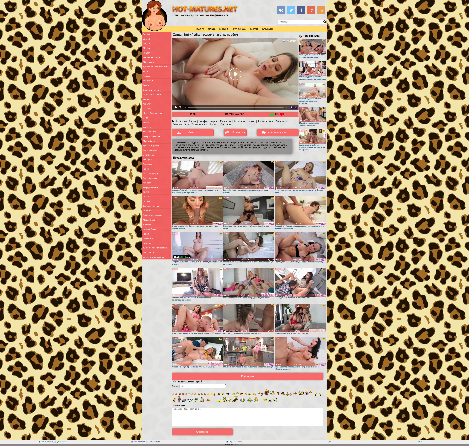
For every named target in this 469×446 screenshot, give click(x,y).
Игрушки (147, 127)
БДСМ (146, 192)
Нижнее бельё (149, 229)
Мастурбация (149, 141)
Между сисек (149, 220)
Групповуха (148, 109)
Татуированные (150, 188)
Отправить (202, 431)
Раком (146, 234)
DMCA (419, 442)
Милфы (146, 48)
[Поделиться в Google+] (311, 10)
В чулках (147, 225)
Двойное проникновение (155, 248)
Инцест (146, 53)
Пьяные (146, 201)
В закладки (267, 29)
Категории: (181, 121)
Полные (146, 76)
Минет (146, 123)
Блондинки (148, 160)
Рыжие (146, 169)
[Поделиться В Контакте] (281, 10)
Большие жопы (150, 178)
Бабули (146, 44)
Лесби (146, 85)
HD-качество (149, 253)
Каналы (254, 29)
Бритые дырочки (151, 146)
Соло (145, 118)
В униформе (148, 155)
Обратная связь (235, 442)
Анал (145, 71)
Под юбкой (148, 239)
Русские (146, 34)
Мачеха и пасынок (151, 58)
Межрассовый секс (152, 136)
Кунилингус (148, 243)
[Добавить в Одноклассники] (321, 10)
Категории (224, 29)
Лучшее (211, 29)
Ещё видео (247, 376)
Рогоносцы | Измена (152, 215)
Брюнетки (147, 164)
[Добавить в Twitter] (291, 10)
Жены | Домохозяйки (153, 113)
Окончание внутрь (152, 90)
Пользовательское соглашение (143, 442)
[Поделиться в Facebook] (301, 10)
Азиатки (147, 104)
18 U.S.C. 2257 (327, 442)
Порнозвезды (239, 29)
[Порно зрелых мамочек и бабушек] (154, 16)
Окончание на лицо (152, 95)
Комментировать (277, 132)
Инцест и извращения (153, 257)
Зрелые (146, 39)
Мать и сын (148, 62)
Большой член (149, 132)
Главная (200, 29)
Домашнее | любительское (155, 67)
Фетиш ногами (150, 150)
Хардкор (147, 99)
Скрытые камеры (151, 206)
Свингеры (147, 211)
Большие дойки (150, 174)
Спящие (146, 197)
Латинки (147, 183)
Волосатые (148, 81)
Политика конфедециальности (50, 442)
